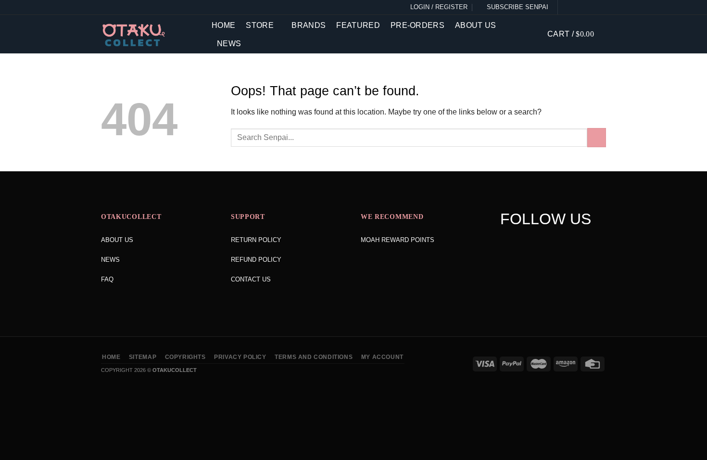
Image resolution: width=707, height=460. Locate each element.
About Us (475, 25)
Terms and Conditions (314, 357)
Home (223, 25)
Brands (308, 25)
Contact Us (251, 279)
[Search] (533, 34)
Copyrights (185, 357)
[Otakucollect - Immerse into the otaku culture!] (149, 35)
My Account (382, 357)
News (229, 43)
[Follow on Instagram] (578, 7)
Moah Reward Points (397, 239)
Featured (358, 25)
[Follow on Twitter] (589, 7)
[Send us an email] (600, 7)
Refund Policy (256, 259)
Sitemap (142, 357)
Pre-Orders (417, 25)
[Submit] (596, 137)
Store (260, 25)
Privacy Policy (240, 357)
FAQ (107, 279)
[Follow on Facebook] (567, 7)
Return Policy (256, 239)
